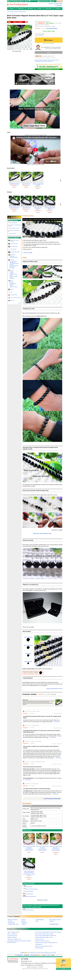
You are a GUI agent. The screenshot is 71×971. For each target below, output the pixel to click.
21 (28, 185)
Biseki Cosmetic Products (14, 265)
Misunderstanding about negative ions (43, 937)
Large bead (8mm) (26, 183)
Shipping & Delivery (55, 60)
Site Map (52, 955)
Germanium (12, 272)
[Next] (60, 180)
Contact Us (51, 3)
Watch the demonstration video (42, 533)
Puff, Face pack (12, 266)
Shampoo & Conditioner (14, 257)
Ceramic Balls (12, 256)
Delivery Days (37, 61)
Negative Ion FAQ (11, 937)
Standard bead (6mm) (14, 183)
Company (57, 3)
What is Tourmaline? (12, 233)
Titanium (11, 275)
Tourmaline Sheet (13, 249)
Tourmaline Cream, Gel (13, 261)
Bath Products (13, 254)
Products (12, 8)
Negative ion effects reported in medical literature (45, 942)
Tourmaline (30, 8)
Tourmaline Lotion (13, 262)
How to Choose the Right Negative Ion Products (45, 935)
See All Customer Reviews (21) (52, 798)
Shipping (46, 952)
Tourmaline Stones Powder (15, 251)
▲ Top (63, 968)
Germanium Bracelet (29, 891)
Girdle (37, 921)
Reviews (58, 8)
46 (28, 209)
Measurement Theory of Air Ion (42, 940)
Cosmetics (12, 259)
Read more (57, 721)
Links (48, 955)
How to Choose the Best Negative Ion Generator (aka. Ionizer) (48, 932)
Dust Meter (12, 300)
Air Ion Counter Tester (14, 243)
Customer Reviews (39, 947)
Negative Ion (21, 8)
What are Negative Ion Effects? (14, 228)
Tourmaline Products (14, 246)
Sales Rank (48, 8)
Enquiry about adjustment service (54, 688)
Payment (49, 60)
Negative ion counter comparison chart (43, 946)
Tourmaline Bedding (14, 294)
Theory (39, 8)
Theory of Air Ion (39, 939)
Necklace (12, 270)
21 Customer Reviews (52, 28)
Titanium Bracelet (29, 886)
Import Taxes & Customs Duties (46, 61)
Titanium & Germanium (13, 276)
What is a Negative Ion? (13, 222)
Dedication (33, 952)
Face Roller (12, 264)
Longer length (12, 278)
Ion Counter (10, 921)
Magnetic (11, 277)
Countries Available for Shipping (41, 60)
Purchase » (49, 40)
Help (61, 3)
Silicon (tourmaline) (13, 283)
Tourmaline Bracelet (29, 893)
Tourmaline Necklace (29, 910)
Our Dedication (58, 5)
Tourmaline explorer (12, 935)
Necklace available (28, 252)
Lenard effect (38, 944)
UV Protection (12, 267)
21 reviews (53, 694)
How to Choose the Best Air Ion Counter (44, 933)
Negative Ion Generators (13, 919)
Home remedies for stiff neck (15, 297)
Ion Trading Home (19, 955)
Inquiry (48, 52)
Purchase (63, 965)
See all (19, 303)
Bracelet (43, 900)
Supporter (12, 289)
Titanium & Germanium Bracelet (32, 889)
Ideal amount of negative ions (14, 939)
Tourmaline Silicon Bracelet (31, 896)
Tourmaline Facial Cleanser (14, 263)
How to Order (37, 952)
